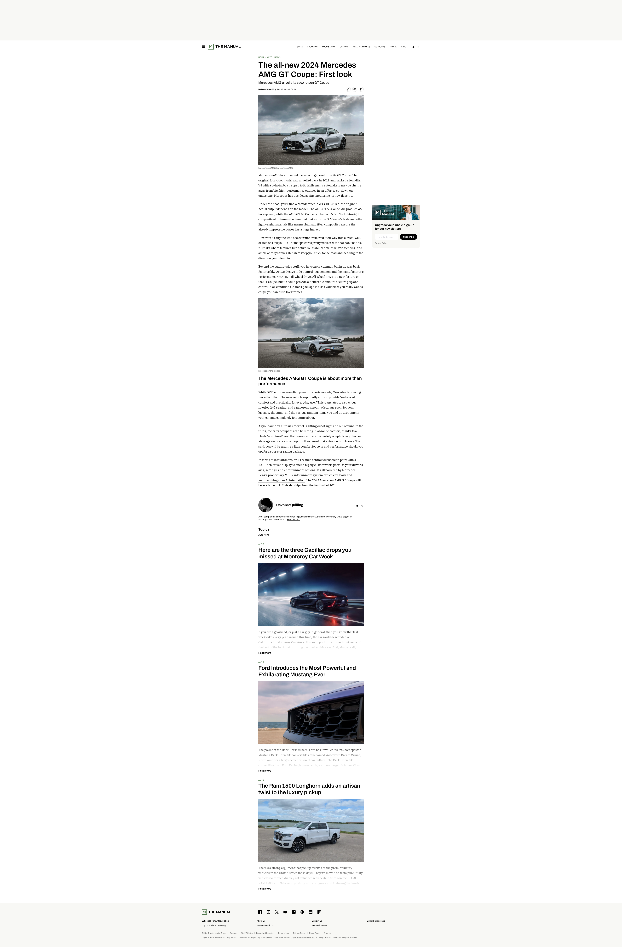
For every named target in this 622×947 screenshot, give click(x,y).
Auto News (263, 535)
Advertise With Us (265, 925)
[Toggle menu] (203, 46)
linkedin (357, 506)
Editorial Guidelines (376, 920)
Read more (264, 653)
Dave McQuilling (268, 89)
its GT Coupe (342, 175)
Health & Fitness (361, 46)
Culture (344, 46)
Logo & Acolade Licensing (214, 925)
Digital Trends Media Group (214, 933)
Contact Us (317, 920)
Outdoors (379, 46)
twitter (362, 506)
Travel (393, 46)
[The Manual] (224, 47)
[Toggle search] (418, 46)
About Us (261, 920)
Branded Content (319, 925)
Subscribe (408, 237)
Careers (233, 933)
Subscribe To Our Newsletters (215, 920)
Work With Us (247, 933)
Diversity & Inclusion (265, 933)
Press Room (314, 933)
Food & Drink (328, 46)
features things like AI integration (281, 480)
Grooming (312, 46)
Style (300, 46)
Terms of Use (283, 933)
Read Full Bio (293, 519)
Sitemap (327, 933)
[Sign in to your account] (413, 46)
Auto (403, 46)
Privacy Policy (381, 243)
